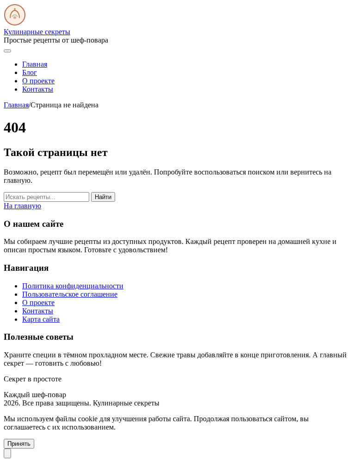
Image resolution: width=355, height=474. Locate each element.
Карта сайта (41, 319)
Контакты (37, 89)
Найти (103, 196)
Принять (19, 443)
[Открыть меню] (7, 51)
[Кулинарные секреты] (15, 23)
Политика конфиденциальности (72, 286)
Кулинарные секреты (37, 32)
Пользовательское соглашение (69, 294)
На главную (22, 206)
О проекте (38, 81)
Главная (34, 64)
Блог (29, 72)
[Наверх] (7, 453)
